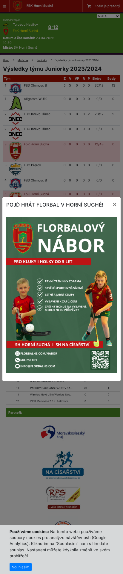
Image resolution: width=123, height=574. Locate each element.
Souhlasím (20, 567)
